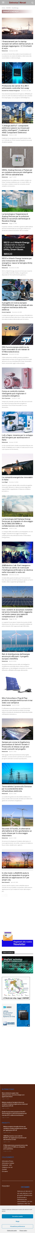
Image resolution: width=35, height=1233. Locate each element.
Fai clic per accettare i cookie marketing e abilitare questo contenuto (17, 965)
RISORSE (8, 8)
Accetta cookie (17, 1216)
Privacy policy (23, 1230)
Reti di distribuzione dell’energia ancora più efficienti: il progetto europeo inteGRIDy (16, 656)
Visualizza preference (17, 1226)
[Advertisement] (16, 915)
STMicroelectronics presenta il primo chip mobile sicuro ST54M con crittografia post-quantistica (15, 1147)
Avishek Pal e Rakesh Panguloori (11, 90)
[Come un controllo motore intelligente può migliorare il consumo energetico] (17, 378)
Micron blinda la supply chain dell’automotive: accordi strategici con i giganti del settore (13, 1094)
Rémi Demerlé (6, 882)
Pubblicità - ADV (7, 1165)
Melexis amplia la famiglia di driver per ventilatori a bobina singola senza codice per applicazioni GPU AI (15, 1104)
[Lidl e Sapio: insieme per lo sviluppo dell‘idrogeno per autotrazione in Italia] (17, 422)
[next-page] (6, 895)
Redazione (5, 50)
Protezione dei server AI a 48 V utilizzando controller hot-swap (15, 87)
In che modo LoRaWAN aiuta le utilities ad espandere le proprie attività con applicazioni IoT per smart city (15, 876)
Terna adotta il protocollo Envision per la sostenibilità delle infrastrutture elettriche (17, 788)
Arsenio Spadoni (6, 312)
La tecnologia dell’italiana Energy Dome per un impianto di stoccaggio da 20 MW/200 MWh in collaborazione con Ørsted (17, 522)
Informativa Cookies (8, 1163)
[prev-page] (3, 895)
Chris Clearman (6, 398)
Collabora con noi (7, 1167)
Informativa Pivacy (7, 1161)
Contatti (4, 1169)
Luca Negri (5, 482)
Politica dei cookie (12, 1230)
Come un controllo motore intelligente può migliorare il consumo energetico (14, 393)
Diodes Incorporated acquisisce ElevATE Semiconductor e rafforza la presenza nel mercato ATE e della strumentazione (14, 1113)
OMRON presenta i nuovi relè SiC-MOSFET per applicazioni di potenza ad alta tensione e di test (14, 1137)
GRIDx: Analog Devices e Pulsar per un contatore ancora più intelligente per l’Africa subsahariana (17, 172)
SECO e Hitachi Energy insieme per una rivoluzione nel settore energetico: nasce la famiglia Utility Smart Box (17, 261)
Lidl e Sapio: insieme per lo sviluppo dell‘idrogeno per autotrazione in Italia (17, 437)
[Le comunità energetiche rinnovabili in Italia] (17, 464)
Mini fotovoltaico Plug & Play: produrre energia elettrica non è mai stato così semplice (17, 700)
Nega (17, 1221)
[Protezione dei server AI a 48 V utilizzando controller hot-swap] (17, 73)
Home (3, 8)
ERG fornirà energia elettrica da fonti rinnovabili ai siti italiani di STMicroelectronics (15, 349)
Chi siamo (5, 1171)
